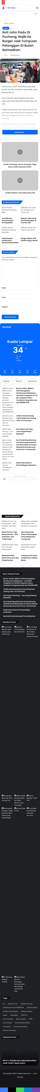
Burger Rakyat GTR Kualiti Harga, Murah (29, 239)
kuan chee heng (8, 1019)
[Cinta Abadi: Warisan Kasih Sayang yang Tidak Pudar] (7, 630)
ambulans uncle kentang (10, 1011)
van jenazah (7, 1026)
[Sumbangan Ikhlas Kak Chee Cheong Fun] (7, 798)
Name (4, 288)
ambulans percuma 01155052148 (13, 1007)
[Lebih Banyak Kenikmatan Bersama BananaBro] (10, 231)
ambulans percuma (26, 1004)
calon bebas (14, 1015)
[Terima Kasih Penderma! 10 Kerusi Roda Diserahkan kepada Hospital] (32, 710)
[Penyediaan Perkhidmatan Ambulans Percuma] (32, 812)
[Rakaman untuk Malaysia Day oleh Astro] (20, 710)
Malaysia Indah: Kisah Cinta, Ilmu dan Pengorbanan (10, 557)
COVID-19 (24, 1015)
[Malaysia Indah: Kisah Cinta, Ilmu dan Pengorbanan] (10, 548)
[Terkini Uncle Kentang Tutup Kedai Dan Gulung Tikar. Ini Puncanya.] (8, 420)
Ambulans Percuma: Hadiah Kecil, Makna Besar (29, 557)
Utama (5, 23)
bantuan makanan (26, 1011)
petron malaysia (21, 1019)
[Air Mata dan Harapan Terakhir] (7, 979)
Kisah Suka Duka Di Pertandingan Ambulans (26, 464)
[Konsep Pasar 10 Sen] (20, 891)
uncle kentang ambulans (22, 1023)
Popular (6, 381)
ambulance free (12, 1004)
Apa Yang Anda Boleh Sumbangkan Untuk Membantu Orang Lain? (29, 535)
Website (5, 307)
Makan (12, 23)
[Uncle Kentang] (10, 7)
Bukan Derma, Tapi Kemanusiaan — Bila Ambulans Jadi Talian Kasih (10, 535)
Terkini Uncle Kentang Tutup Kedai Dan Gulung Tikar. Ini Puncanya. (26, 418)
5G (4, 1004)
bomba (5, 1015)
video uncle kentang (9, 1030)
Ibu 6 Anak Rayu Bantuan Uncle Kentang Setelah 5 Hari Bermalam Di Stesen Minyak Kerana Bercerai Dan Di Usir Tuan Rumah (26, 445)
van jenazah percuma (20, 1026)
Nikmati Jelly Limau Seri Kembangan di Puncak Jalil (28, 220)
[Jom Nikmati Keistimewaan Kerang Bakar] (10, 211)
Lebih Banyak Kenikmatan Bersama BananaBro (10, 240)
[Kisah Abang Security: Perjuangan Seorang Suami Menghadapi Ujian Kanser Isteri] (20, 984)
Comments (32, 381)
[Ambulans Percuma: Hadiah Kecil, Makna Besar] (29, 548)
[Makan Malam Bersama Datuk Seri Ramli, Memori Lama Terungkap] (20, 800)
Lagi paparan (19, 132)
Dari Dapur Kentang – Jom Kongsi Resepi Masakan (25, 431)
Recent (19, 381)
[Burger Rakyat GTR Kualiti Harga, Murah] (29, 231)
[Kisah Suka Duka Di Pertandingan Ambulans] (8, 466)
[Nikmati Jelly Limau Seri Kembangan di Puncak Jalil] (29, 211)
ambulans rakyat (32, 1007)
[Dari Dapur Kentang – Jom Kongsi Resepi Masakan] (8, 432)
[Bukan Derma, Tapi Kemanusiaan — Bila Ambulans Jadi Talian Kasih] (10, 525)
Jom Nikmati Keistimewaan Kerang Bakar (7, 220)
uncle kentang (7, 1023)
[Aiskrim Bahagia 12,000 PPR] (32, 798)
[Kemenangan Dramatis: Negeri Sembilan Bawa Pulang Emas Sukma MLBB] (7, 813)
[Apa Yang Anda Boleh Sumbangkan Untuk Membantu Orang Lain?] (29, 525)
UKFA (30, 1019)
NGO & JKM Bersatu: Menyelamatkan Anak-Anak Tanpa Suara (19, 1061)
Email (4, 297)
